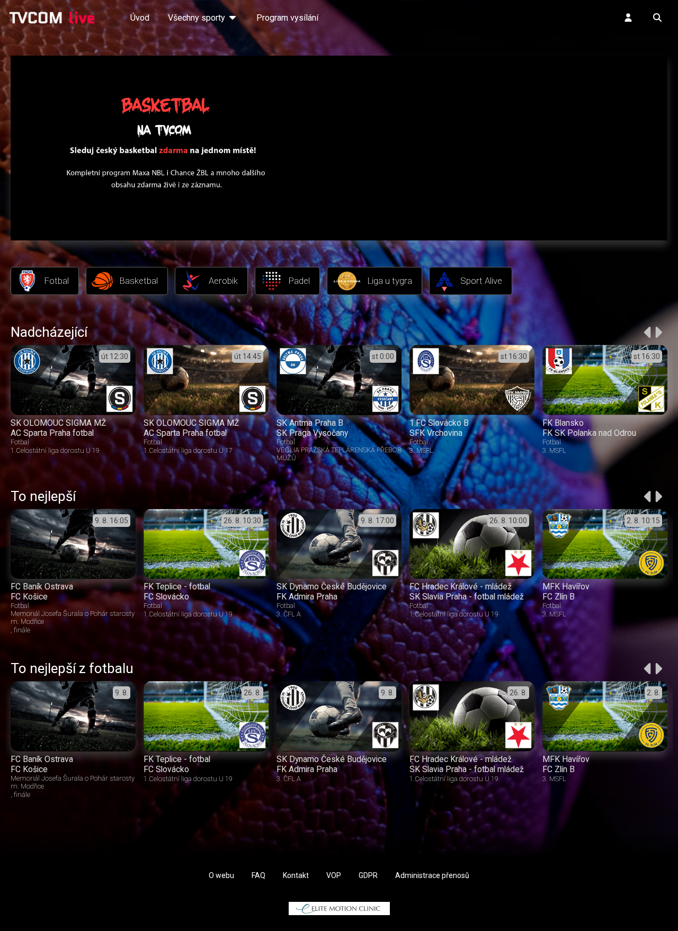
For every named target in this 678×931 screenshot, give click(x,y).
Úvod (139, 18)
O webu (221, 875)
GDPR (368, 875)
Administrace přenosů (432, 875)
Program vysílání (287, 18)
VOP (333, 875)
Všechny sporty (197, 18)
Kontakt (296, 875)
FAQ (258, 875)
